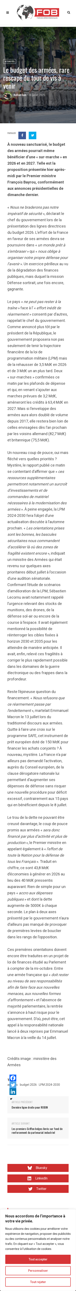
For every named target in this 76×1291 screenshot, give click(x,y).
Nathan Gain (20, 95)
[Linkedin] (13, 1091)
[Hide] (11, 1099)
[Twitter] (13, 1085)
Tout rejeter (38, 1282)
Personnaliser (38, 1270)
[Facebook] (13, 1078)
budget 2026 (28, 1084)
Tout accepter (38, 1259)
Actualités (9, 61)
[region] (38, 1250)
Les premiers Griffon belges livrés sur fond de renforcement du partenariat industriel (37, 1130)
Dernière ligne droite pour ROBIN (30, 1107)
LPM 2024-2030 (49, 1084)
